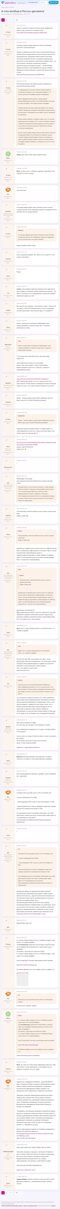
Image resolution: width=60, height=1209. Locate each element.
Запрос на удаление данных (30, 1205)
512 (17, 20)
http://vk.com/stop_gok (30, 965)
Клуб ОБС (11, 7)
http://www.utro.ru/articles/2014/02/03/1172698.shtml (32, 379)
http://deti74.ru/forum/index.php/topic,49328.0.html (32, 32)
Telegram (53, 1205)
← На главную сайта (33, 2)
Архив (2, 7)
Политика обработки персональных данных (11, 1205)
